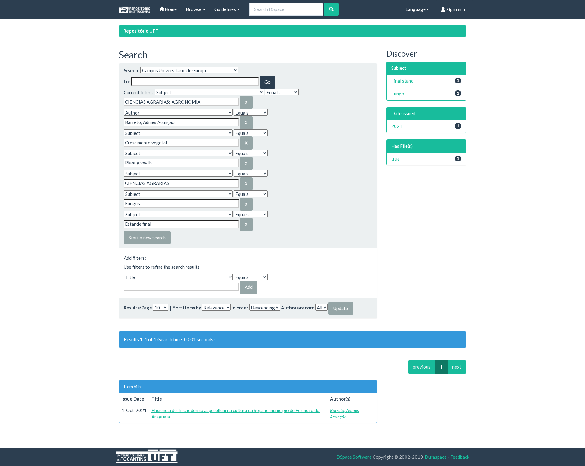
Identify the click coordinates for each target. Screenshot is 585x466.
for (127, 81)
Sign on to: (456, 9)
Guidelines (225, 9)
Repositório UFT (141, 31)
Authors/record (297, 307)
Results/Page (138, 307)
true (395, 158)
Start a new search (147, 237)
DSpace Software (354, 457)
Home (170, 9)
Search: (132, 70)
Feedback (459, 457)
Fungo (397, 93)
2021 (396, 126)
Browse (194, 9)
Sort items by (187, 307)
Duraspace (436, 457)
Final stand (402, 80)
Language (416, 9)
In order (240, 307)
